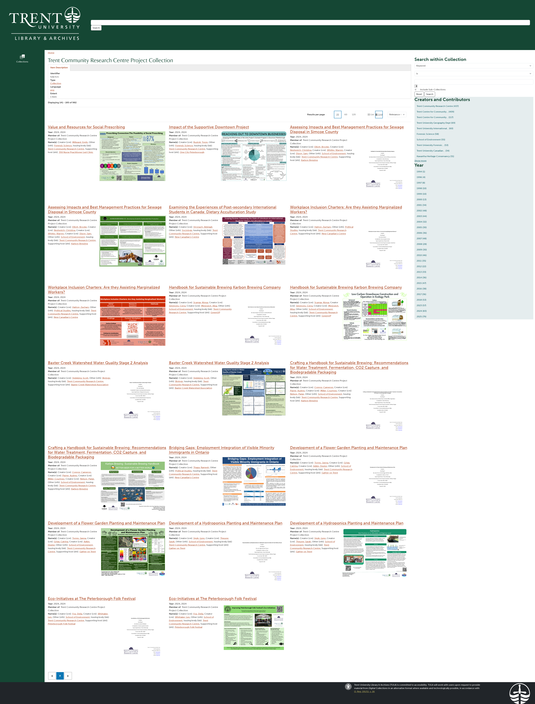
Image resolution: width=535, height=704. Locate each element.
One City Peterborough (192, 152)
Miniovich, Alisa (209, 305)
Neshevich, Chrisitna (300, 150)
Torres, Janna (321, 462)
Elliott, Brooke (321, 146)
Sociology (187, 230)
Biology (106, 378)
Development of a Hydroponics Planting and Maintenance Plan (225, 523)
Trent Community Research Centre (66, 149)
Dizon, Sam (302, 153)
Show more (420, 160)
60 (345, 114)
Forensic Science (63, 145)
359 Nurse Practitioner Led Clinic (76, 152)
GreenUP (215, 312)
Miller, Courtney (328, 390)
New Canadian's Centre (187, 237)
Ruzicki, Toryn (200, 142)
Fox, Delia (77, 613)
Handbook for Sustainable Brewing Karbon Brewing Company (225, 287)
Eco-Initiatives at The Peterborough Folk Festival (92, 598)
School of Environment (334, 153)
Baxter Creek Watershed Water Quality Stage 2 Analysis (98, 363)
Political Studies (62, 310)
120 (354, 114)
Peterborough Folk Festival (61, 623)
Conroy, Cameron (323, 387)
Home (51, 52)
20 (337, 114)
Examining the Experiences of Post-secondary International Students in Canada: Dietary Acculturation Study (222, 209)
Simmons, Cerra (177, 305)
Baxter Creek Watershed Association (90, 384)
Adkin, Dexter (320, 466)
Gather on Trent (330, 472)
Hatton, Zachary (322, 227)
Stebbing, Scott (80, 378)
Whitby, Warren (335, 150)
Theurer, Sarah (303, 541)
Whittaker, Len (182, 617)
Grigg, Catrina (61, 541)
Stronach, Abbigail (202, 227)
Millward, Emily (80, 142)
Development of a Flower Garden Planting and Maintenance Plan (348, 447)
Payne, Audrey (297, 390)
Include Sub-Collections (433, 89)
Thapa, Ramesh (201, 467)
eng (52, 90)
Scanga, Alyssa (200, 302)
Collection (55, 83)
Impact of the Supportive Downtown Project (209, 127)
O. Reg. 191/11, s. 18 (364, 691)
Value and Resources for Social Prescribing (86, 127)
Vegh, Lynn (199, 538)
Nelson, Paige (297, 394)
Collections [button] (22, 61)
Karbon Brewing (309, 160)
